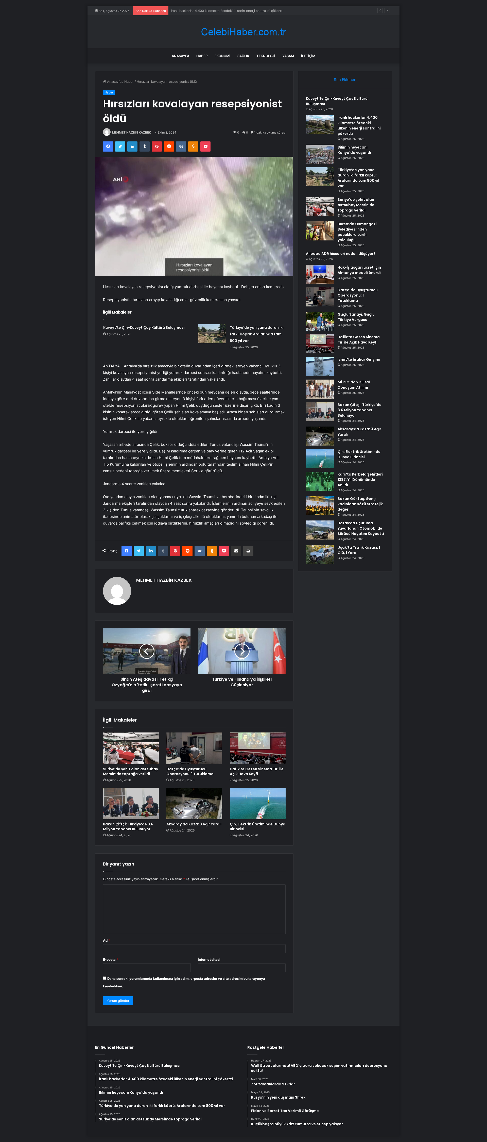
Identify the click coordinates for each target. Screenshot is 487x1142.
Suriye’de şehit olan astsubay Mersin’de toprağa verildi (130, 771)
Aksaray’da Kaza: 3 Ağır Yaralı (193, 824)
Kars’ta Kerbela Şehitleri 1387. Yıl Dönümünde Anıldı (360, 479)
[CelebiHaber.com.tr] (243, 32)
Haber (201, 56)
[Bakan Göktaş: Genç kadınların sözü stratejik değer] (320, 505)
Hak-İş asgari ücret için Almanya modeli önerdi (359, 270)
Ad (106, 940)
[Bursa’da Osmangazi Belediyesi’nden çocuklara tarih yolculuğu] (320, 230)
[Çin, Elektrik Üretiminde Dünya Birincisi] (258, 803)
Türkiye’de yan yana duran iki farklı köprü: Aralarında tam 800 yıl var (257, 334)
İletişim (308, 56)
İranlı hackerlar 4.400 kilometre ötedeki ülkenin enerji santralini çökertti (359, 125)
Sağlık (243, 56)
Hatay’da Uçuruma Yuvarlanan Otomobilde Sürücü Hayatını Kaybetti (361, 528)
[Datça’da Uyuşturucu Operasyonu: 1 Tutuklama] (194, 748)
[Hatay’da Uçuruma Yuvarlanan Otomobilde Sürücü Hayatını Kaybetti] (320, 530)
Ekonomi (222, 56)
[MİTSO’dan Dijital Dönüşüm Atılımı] (320, 389)
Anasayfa (180, 56)
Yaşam (288, 56)
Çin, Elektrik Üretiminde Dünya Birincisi (257, 826)
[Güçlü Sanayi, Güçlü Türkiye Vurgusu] (320, 321)
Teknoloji (265, 56)
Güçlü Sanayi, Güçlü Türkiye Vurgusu (356, 317)
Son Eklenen (345, 79)
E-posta (110, 959)
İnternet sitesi (209, 959)
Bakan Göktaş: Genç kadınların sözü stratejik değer (360, 504)
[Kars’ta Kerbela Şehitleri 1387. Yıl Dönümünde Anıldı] (320, 481)
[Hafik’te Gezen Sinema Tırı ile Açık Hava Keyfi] (258, 748)
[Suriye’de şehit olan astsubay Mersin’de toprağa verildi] (131, 748)
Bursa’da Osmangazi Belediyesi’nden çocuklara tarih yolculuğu (357, 231)
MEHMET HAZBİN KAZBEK (131, 132)
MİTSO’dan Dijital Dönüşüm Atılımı (354, 385)
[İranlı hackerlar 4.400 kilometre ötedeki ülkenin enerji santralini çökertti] (320, 124)
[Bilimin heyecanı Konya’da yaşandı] (320, 154)
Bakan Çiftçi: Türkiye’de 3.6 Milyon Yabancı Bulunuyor (128, 826)
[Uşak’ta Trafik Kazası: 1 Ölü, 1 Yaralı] (320, 554)
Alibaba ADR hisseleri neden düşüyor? (341, 253)
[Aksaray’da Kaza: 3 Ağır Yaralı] (194, 803)
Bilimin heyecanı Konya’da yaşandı (197, 11)
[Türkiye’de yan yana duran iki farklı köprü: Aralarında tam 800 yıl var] (212, 333)
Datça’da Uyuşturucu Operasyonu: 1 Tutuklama (190, 771)
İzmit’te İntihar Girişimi (359, 359)
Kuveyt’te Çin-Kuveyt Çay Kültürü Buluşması (144, 327)
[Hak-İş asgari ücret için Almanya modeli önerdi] (320, 274)
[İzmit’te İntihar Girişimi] (320, 366)
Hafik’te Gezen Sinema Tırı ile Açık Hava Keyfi (257, 771)
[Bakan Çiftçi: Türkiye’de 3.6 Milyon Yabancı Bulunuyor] (131, 803)
